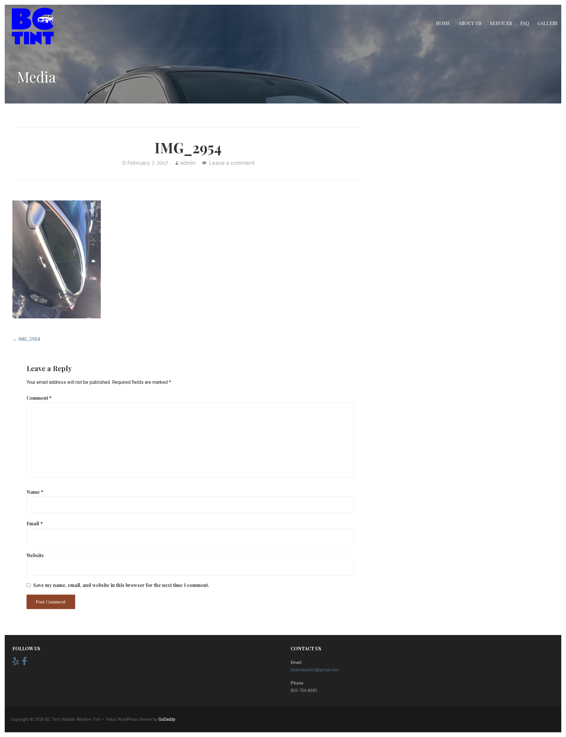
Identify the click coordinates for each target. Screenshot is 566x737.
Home (443, 23)
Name (35, 492)
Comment (39, 398)
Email (35, 523)
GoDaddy (167, 719)
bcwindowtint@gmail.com (315, 669)
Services (501, 23)
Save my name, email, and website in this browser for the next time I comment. (121, 585)
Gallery (547, 23)
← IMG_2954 (26, 339)
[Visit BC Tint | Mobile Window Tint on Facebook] (24, 662)
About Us (470, 23)
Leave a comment (232, 163)
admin (187, 163)
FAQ (524, 23)
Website (35, 555)
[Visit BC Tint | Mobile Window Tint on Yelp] (15, 662)
